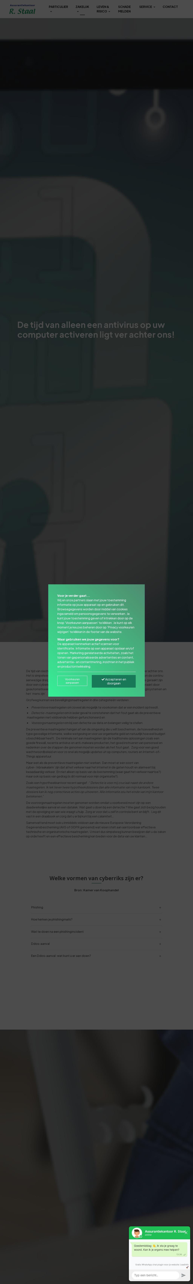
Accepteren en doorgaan (115, 681)
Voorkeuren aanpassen (72, 680)
